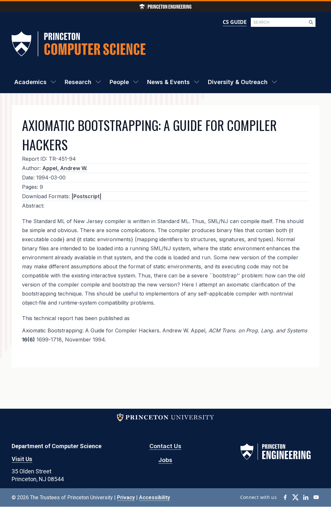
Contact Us (165, 446)
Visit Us (22, 459)
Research (78, 82)
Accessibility (154, 497)
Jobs (165, 460)
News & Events (168, 82)
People (119, 82)
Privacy (126, 497)
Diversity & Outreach (238, 82)
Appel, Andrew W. (64, 168)
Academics (30, 82)
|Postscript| (86, 196)
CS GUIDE (235, 22)
